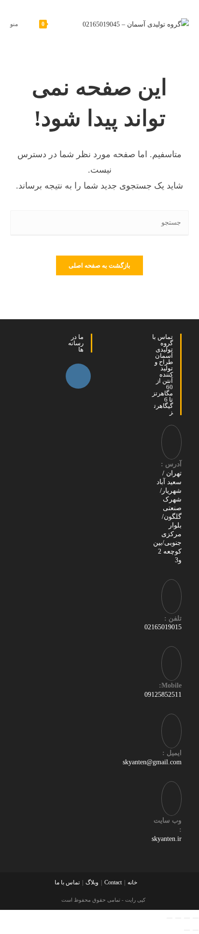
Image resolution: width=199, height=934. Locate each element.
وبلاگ (92, 882)
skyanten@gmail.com (152, 762)
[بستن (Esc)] (169, 918)
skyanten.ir (167, 838)
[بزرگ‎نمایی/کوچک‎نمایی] (195, 918)
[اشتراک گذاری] (178, 918)
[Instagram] (78, 376)
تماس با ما (67, 882)
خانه (132, 882)
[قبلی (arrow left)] (195, 930)
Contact (113, 882)
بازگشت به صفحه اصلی (99, 265)
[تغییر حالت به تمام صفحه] (187, 918)
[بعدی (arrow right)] (187, 930)
